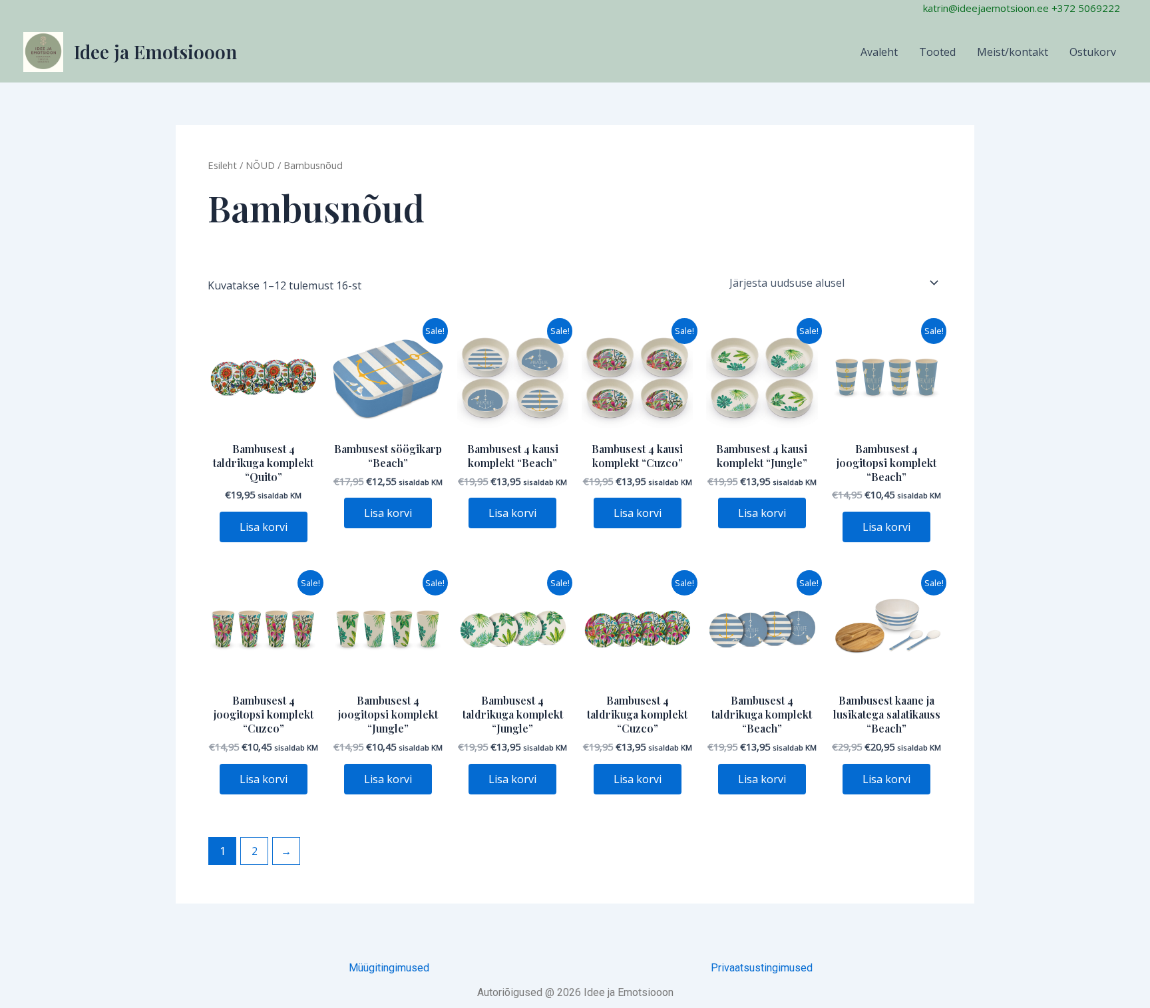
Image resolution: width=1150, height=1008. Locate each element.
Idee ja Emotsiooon (155, 51)
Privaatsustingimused (762, 967)
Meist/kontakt (1012, 52)
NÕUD (260, 165)
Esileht (222, 165)
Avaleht (879, 52)
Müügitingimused (389, 967)
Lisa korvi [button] (264, 527)
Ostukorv (1092, 52)
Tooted (937, 52)
